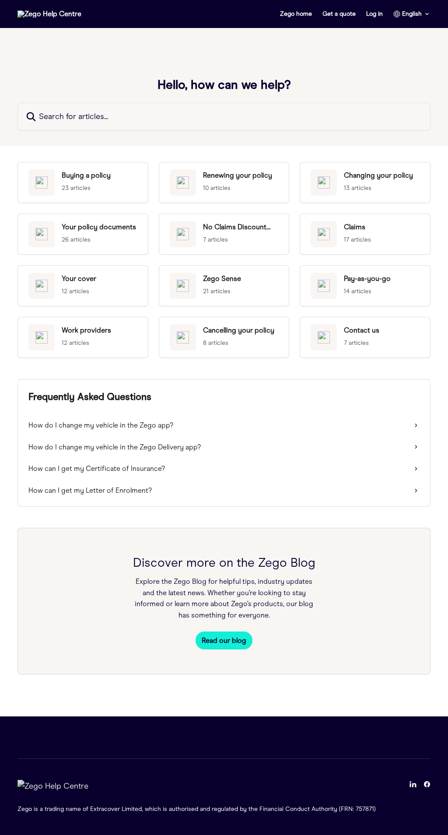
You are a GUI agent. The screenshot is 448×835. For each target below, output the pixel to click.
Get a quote (339, 14)
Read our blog (224, 640)
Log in (374, 14)
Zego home (296, 14)
